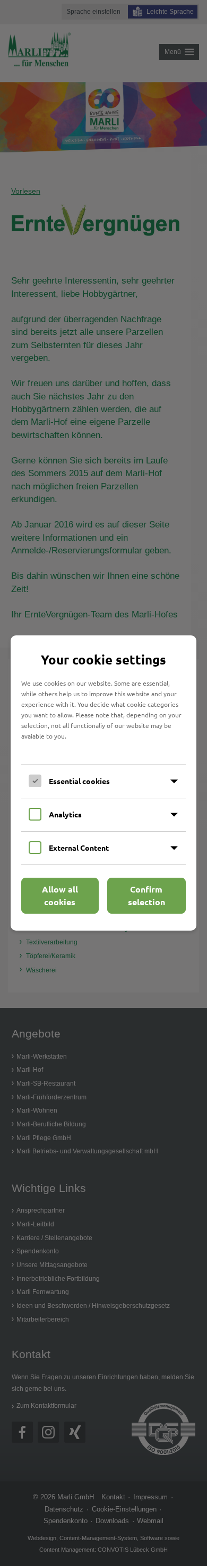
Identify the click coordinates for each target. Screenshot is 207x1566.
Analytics (65, 814)
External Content (79, 847)
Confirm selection (146, 895)
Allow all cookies (60, 895)
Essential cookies (79, 781)
